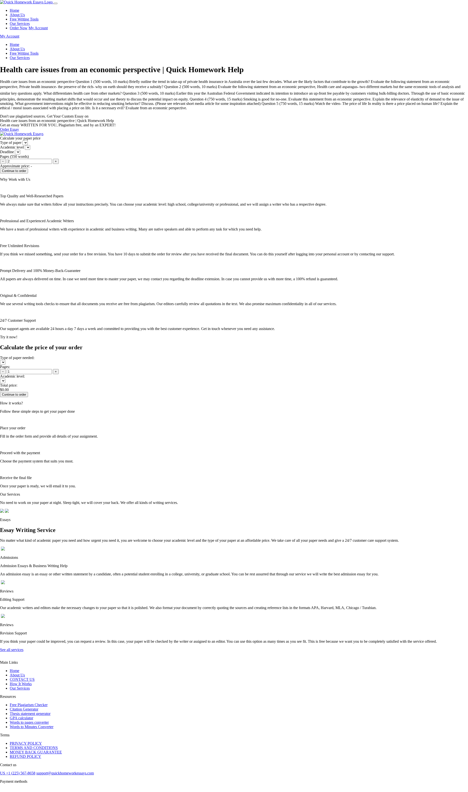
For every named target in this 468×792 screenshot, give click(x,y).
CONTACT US (22, 679)
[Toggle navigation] (56, 3)
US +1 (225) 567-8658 (17, 773)
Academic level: (12, 376)
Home (14, 10)
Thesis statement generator (30, 714)
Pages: (5, 367)
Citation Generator (24, 709)
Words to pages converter (29, 722)
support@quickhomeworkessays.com (65, 773)
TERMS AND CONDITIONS (34, 748)
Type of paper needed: (17, 358)
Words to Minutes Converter (31, 727)
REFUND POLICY (25, 756)
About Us (17, 15)
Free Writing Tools (24, 19)
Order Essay (9, 129)
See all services (11, 650)
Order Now (19, 28)
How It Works (21, 684)
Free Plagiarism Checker (29, 705)
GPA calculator (21, 718)
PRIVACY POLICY (26, 743)
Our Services (20, 23)
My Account (38, 28)
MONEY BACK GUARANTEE (36, 752)
